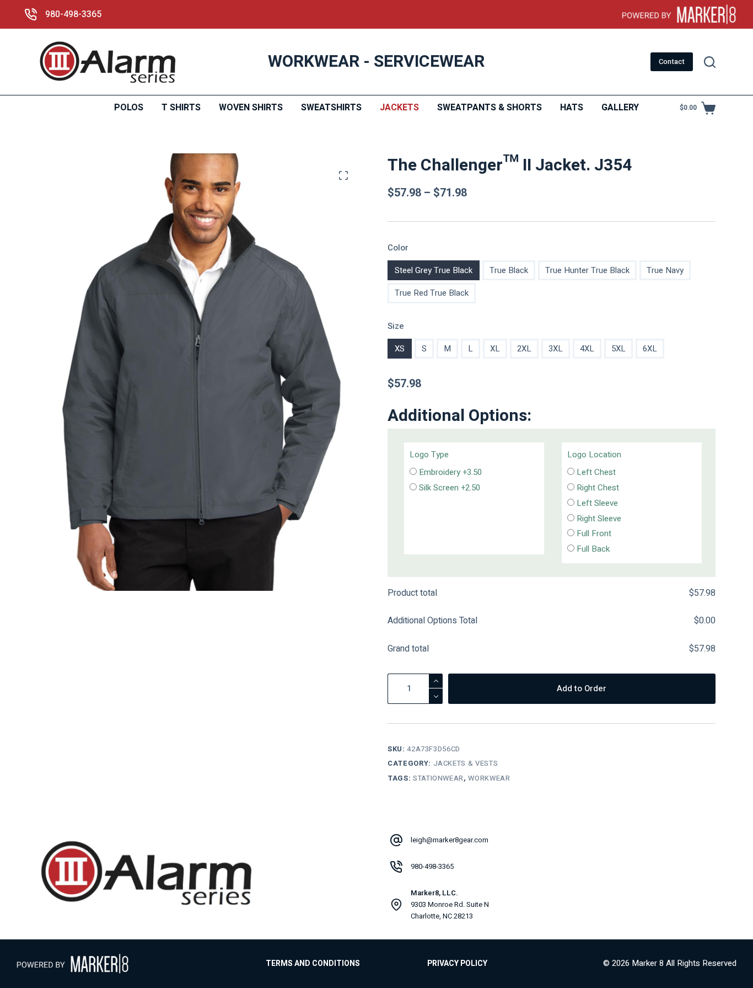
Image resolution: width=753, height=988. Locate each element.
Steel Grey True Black (433, 270)
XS (400, 349)
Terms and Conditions (313, 964)
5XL (618, 349)
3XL (555, 349)
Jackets (399, 107)
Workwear (489, 778)
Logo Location (594, 454)
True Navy (665, 270)
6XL (650, 349)
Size (396, 326)
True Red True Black (432, 293)
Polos (128, 107)
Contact (672, 61)
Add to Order (581, 688)
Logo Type (429, 454)
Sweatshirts (331, 107)
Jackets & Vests (465, 763)
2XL (524, 349)
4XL (587, 349)
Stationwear (438, 778)
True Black (509, 270)
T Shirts (181, 107)
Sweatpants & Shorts (489, 107)
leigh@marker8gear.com (449, 840)
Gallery (620, 107)
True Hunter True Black (587, 270)
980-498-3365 (73, 14)
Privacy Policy (457, 964)
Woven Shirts (251, 107)
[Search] (710, 62)
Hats (571, 107)
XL (495, 349)
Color (398, 248)
